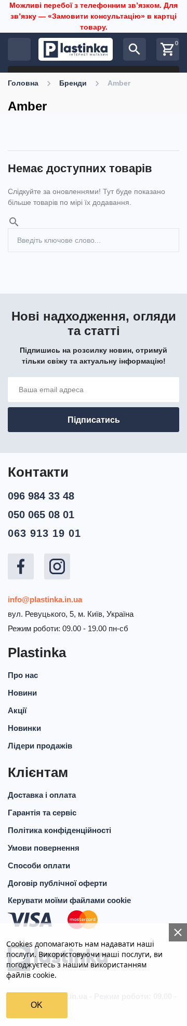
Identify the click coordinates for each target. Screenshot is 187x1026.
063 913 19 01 (44, 533)
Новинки (24, 728)
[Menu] (19, 49)
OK (37, 1005)
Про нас (23, 675)
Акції (17, 710)
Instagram (57, 566)
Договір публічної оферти (57, 883)
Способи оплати (39, 865)
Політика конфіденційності (59, 830)
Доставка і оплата (42, 795)
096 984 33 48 (41, 496)
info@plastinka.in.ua (45, 599)
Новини (22, 692)
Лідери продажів (40, 745)
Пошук (167, 234)
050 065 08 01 (41, 514)
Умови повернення (43, 847)
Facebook (21, 566)
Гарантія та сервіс (42, 812)
